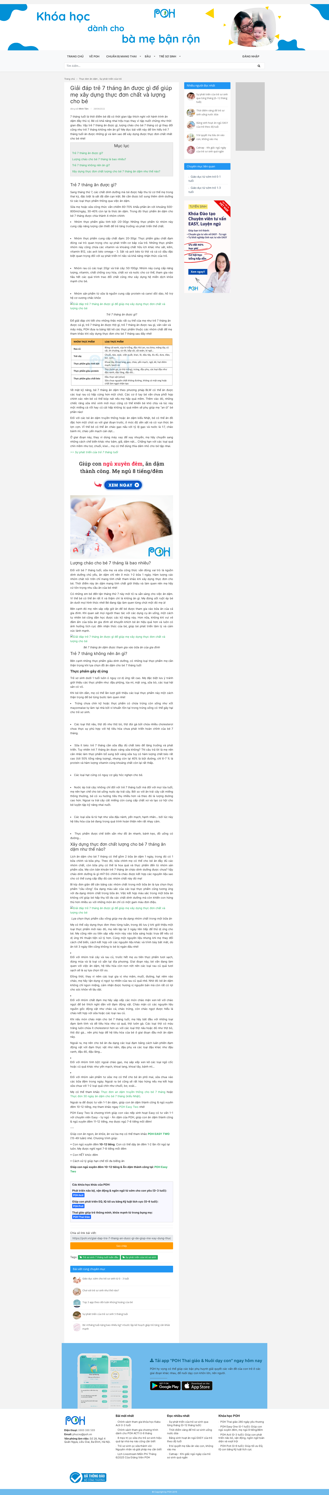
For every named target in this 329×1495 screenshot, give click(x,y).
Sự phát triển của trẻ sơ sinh (140, 1257)
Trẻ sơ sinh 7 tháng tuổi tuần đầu (100, 1257)
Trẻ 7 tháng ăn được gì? (87, 153)
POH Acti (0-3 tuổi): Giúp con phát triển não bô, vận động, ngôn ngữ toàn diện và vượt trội (241, 1438)
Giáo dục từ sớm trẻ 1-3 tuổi (204, 190)
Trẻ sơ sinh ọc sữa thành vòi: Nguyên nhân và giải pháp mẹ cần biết (139, 1447)
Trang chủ (75, 56)
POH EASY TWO (159, 1134)
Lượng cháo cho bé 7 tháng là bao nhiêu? (99, 159)
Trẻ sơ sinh (167, 56)
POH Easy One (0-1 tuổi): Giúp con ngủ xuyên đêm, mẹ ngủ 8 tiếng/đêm (240, 1428)
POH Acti (78, 1195)
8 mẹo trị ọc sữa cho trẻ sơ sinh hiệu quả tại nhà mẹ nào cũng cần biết (139, 1439)
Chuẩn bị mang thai (121, 56)
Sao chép (131, 1244)
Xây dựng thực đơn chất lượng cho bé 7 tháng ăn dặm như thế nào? (116, 171)
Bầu (148, 56)
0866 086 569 (86, 1430)
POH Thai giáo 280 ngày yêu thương (242, 1421)
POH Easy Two (128, 1106)
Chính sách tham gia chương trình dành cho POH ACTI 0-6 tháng (137, 1431)
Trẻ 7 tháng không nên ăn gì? (91, 165)
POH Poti (78, 1206)
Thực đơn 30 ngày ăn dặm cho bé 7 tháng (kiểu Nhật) (105, 1096)
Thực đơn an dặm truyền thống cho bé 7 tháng (133, 1092)
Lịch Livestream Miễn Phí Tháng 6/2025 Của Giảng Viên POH (136, 1455)
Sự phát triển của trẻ (111, 78)
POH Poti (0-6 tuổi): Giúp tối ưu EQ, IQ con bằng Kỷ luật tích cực (240, 1447)
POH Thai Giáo (81, 1216)
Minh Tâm (83, 108)
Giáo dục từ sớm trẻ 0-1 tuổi (204, 179)
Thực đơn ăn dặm (88, 78)
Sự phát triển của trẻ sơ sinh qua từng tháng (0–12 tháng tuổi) (187, 1423)
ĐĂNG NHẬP (250, 56)
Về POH (94, 56)
